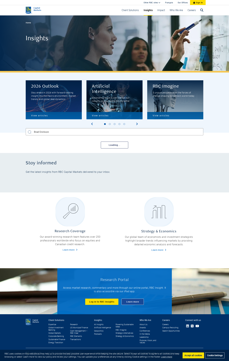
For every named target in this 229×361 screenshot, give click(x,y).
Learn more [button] (166, 356)
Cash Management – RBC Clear (78, 332)
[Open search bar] (202, 10)
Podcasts (98, 334)
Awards (143, 328)
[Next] (137, 124)
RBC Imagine (121, 330)
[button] (130, 10)
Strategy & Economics (125, 336)
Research (74, 324)
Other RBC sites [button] (151, 2)
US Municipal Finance (79, 328)
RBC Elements (76, 336)
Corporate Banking (56, 336)
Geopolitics (98, 331)
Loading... (114, 144)
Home (28, 22)
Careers (165, 324)
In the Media (145, 334)
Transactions (75, 339)
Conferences (145, 331)
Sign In (199, 2)
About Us (143, 324)
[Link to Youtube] (197, 326)
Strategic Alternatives (124, 333)
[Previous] (92, 124)
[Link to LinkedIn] (187, 326)
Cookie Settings (215, 355)
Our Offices (183, 2)
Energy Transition (55, 343)
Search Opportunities (171, 331)
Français (169, 2)
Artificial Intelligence (102, 328)
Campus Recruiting (170, 328)
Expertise (52, 324)
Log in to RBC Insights (101, 301)
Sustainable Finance (56, 339)
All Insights (98, 324)
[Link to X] (192, 326)
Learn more (68, 249)
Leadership (144, 337)
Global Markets (54, 333)
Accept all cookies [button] (193, 355)
